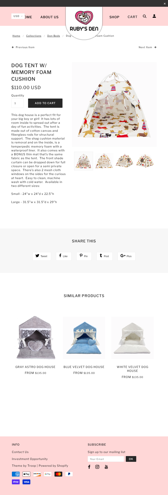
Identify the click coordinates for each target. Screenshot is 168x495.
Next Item (146, 47)
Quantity (17, 95)
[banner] (84, 21)
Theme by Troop (24, 465)
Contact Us (21, 452)
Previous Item (25, 47)
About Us (49, 17)
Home (26, 17)
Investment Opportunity (30, 459)
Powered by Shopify (53, 465)
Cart (133, 17)
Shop (114, 17)
